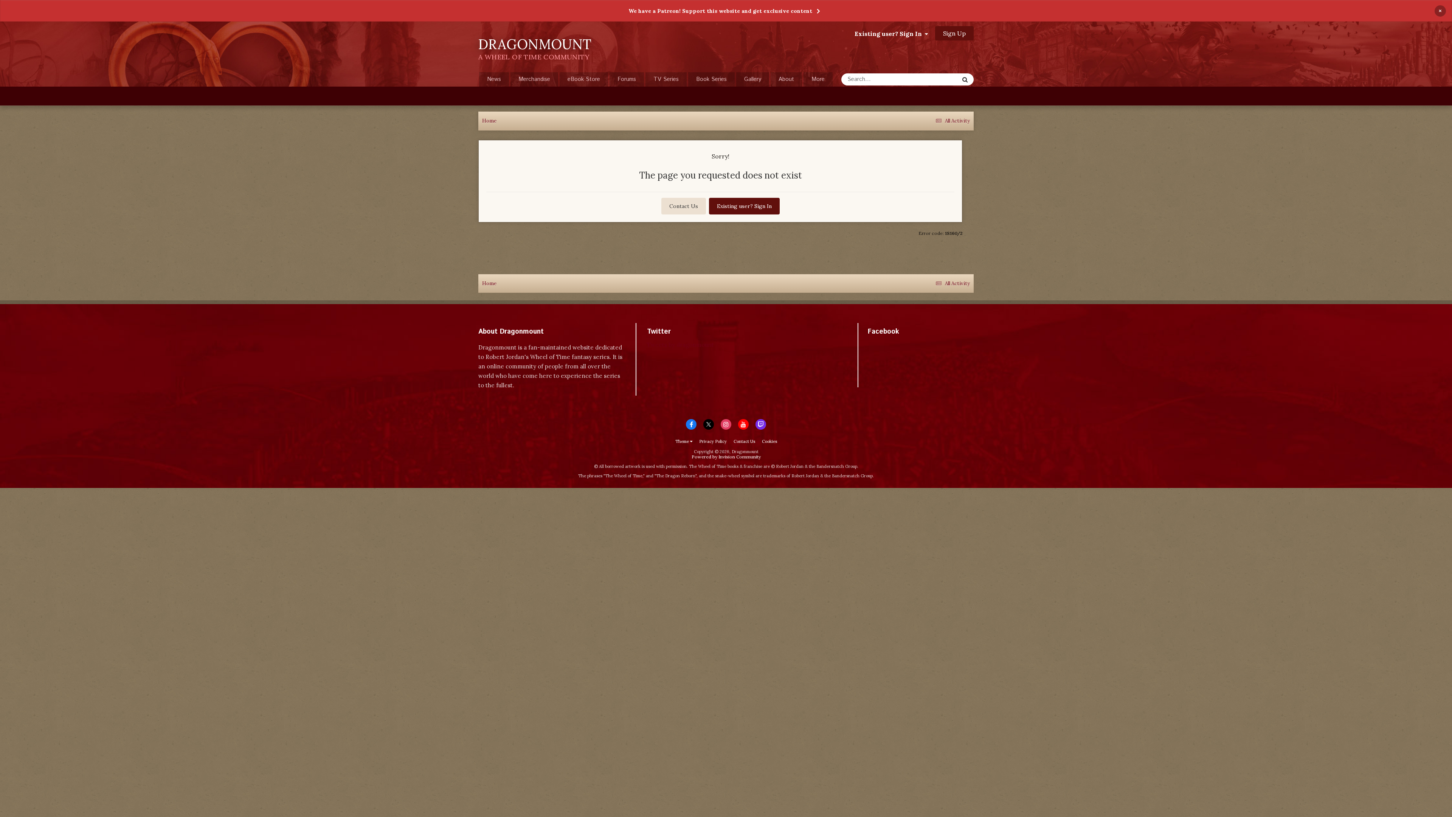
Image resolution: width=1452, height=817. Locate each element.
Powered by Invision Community (726, 457)
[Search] (965, 79)
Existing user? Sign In (890, 33)
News (494, 79)
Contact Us (683, 206)
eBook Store (584, 79)
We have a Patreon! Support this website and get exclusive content (720, 11)
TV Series (666, 79)
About (786, 79)
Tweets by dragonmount (680, 344)
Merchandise (534, 79)
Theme (682, 441)
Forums (626, 79)
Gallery (752, 79)
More (818, 79)
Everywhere (934, 79)
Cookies (769, 441)
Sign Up (954, 33)
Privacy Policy (713, 441)
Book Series (711, 79)
